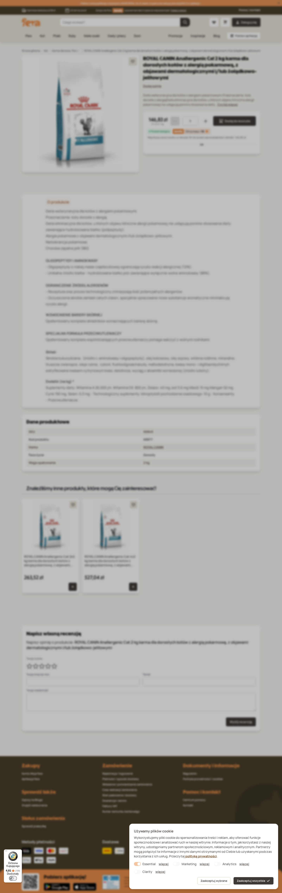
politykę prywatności (201, 856)
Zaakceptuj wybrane (214, 881)
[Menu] (6, 851)
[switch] (13, 878)
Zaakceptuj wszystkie (251, 881)
